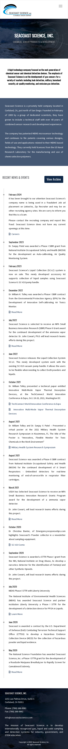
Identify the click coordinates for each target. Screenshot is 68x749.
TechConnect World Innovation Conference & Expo (36, 403)
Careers (15, 234)
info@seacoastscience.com (19, 717)
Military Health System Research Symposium (33, 447)
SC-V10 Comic (18, 544)
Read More (16, 312)
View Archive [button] (54, 179)
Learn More (17, 614)
